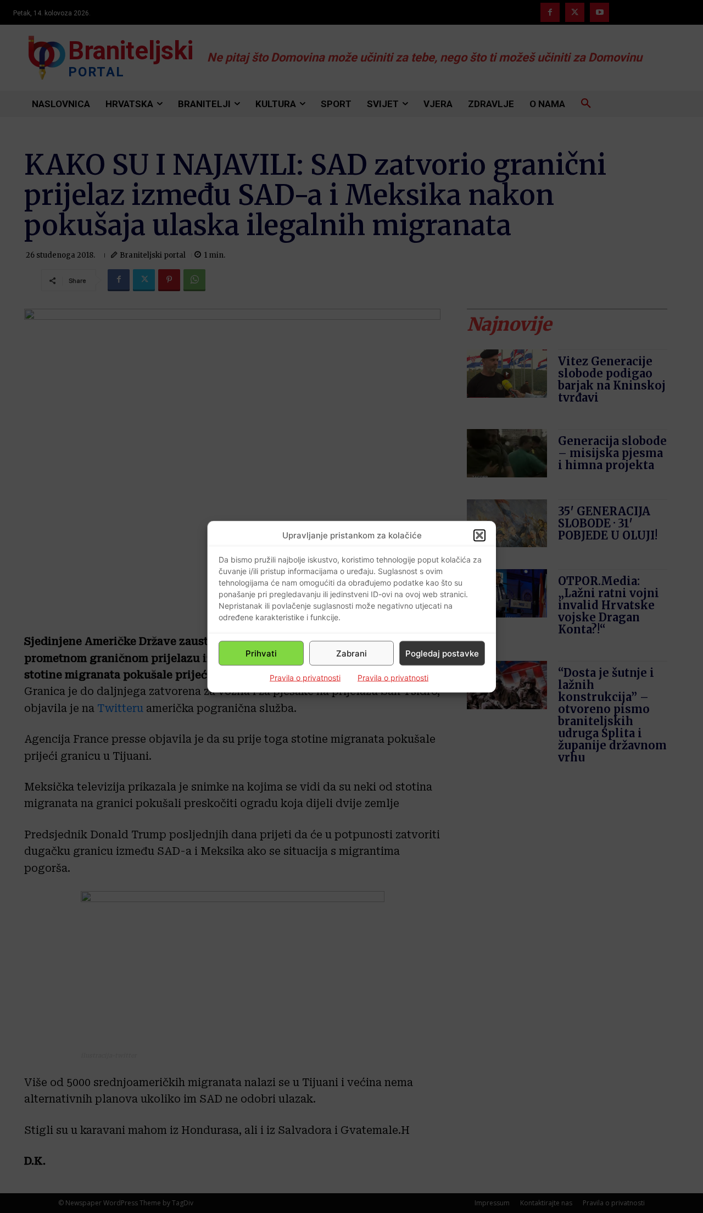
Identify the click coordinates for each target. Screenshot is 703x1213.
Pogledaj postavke (442, 653)
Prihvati (261, 653)
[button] (479, 535)
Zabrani (351, 653)
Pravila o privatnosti (305, 677)
